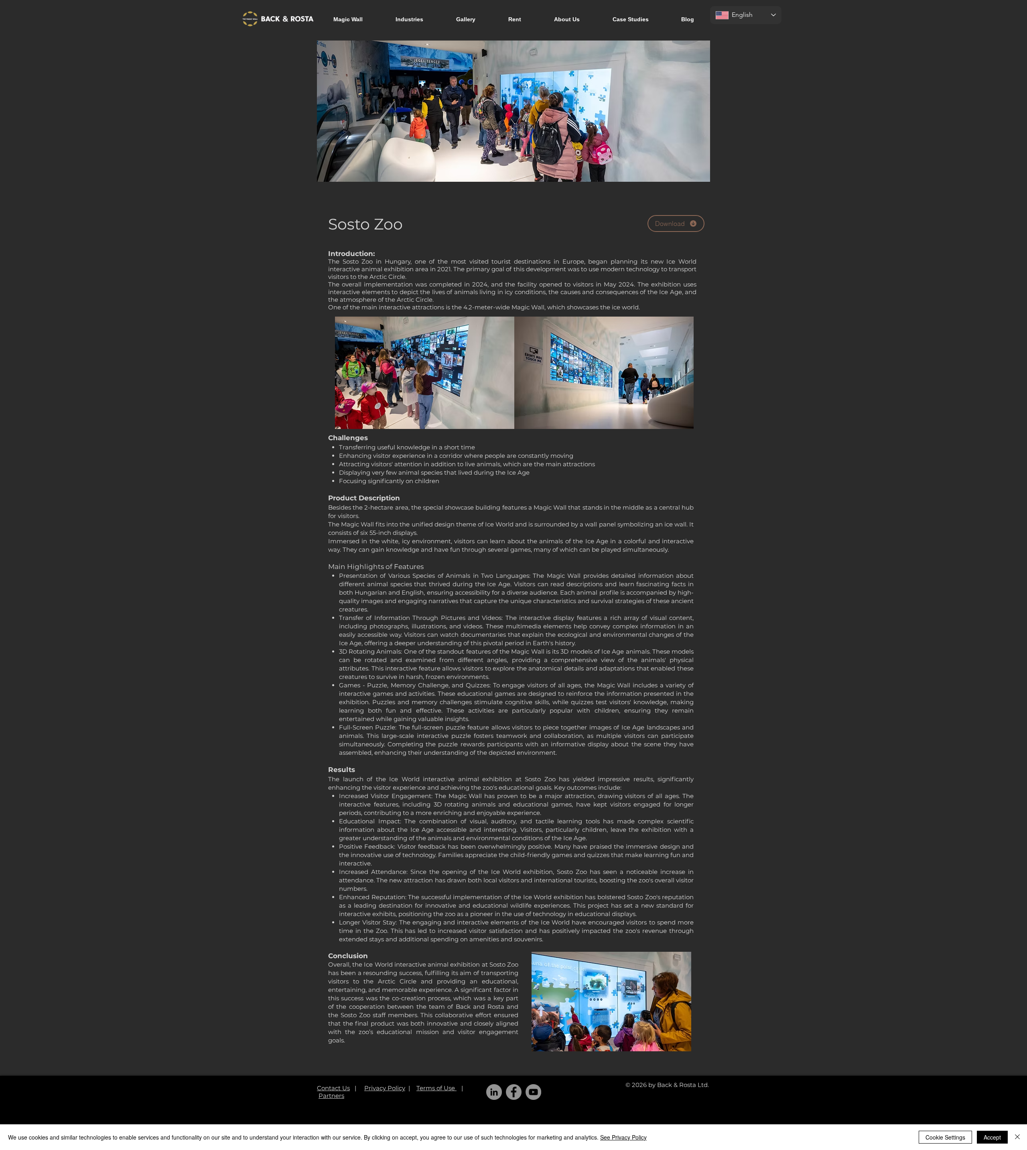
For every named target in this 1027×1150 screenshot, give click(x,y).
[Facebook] (514, 1092)
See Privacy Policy (623, 1137)
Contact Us (333, 1088)
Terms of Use (436, 1088)
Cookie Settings (945, 1137)
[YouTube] (533, 1092)
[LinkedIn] (494, 1092)
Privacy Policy (384, 1088)
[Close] (1017, 1137)
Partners (331, 1095)
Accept (992, 1137)
